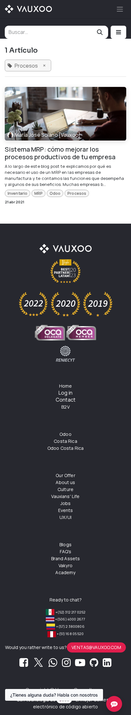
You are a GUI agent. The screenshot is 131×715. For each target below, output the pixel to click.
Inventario (18, 193)
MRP (38, 193)
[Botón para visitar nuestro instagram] (66, 664)
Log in (65, 392)
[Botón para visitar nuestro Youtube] (80, 664)
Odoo (55, 193)
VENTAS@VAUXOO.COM (96, 647)
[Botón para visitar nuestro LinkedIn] (107, 664)
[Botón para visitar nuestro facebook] (23, 664)
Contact (65, 399)
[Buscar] (100, 32)
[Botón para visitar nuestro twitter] (38, 664)
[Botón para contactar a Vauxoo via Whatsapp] (52, 664)
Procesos (76, 193)
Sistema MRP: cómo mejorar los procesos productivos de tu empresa (60, 153)
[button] (118, 32)
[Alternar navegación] (120, 9)
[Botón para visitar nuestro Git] (94, 664)
